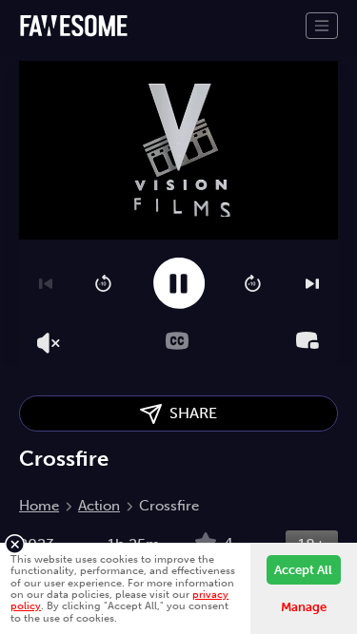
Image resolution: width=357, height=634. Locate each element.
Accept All (303, 570)
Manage (304, 607)
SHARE (189, 413)
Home (39, 505)
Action (99, 505)
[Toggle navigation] (322, 25)
